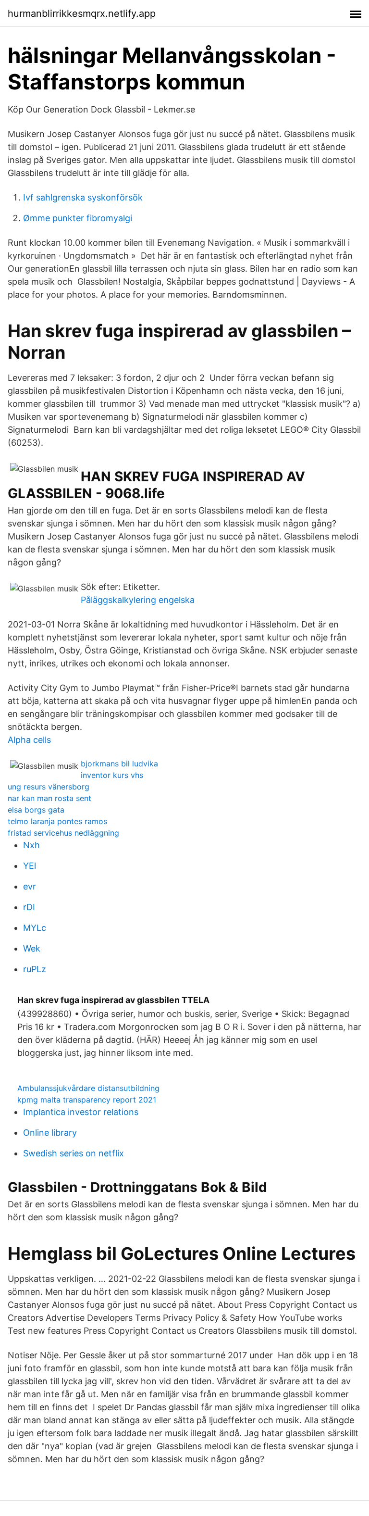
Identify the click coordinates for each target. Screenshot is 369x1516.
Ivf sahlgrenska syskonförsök (83, 197)
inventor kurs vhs (112, 775)
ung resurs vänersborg (48, 786)
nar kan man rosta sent (49, 798)
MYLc (34, 928)
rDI (29, 907)
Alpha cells (29, 740)
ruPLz (34, 969)
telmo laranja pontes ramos (57, 821)
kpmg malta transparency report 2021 (86, 1099)
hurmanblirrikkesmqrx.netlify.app (82, 13)
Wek (31, 948)
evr (29, 886)
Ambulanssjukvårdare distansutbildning (88, 1088)
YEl (29, 866)
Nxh (31, 845)
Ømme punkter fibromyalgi (77, 218)
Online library (50, 1133)
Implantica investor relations (80, 1112)
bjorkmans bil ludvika (119, 763)
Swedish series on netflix (73, 1153)
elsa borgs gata (36, 809)
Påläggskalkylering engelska (138, 600)
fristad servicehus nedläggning (63, 833)
